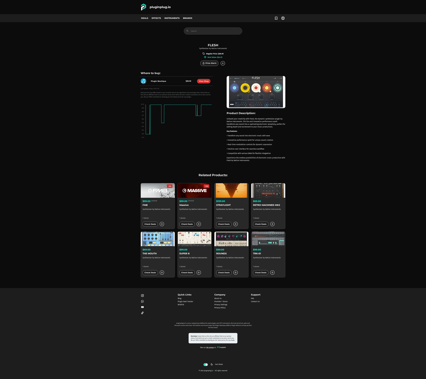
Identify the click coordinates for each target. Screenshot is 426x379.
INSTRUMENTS (171, 18)
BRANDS (187, 18)
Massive (184, 205)
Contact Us (255, 301)
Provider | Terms (221, 301)
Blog (179, 298)
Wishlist (181, 305)
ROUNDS (221, 253)
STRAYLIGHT (223, 205)
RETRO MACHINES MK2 (266, 205)
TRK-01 (257, 253)
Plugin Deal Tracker (185, 301)
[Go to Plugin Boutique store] (144, 81)
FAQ (252, 298)
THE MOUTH (150, 253)
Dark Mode (216, 364)
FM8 (145, 205)
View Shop (204, 81)
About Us (218, 298)
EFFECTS (156, 18)
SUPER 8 (184, 253)
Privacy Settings (220, 305)
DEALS (144, 18)
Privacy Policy (220, 308)
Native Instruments (219, 48)
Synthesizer (204, 48)
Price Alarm (209, 63)
